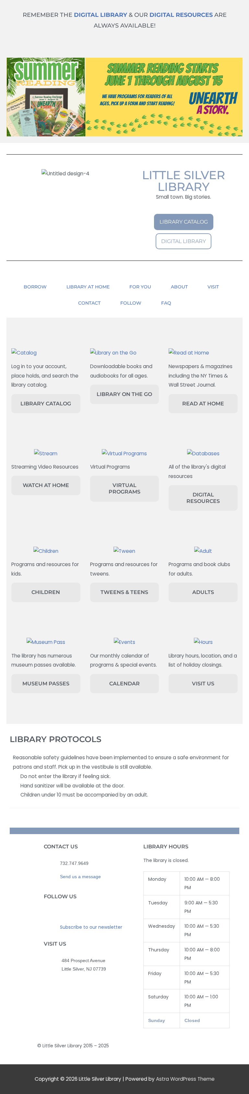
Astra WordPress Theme (185, 1079)
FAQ (166, 303)
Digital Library (100, 14)
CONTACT (89, 303)
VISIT (213, 287)
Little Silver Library (183, 181)
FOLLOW (130, 303)
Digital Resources (181, 14)
